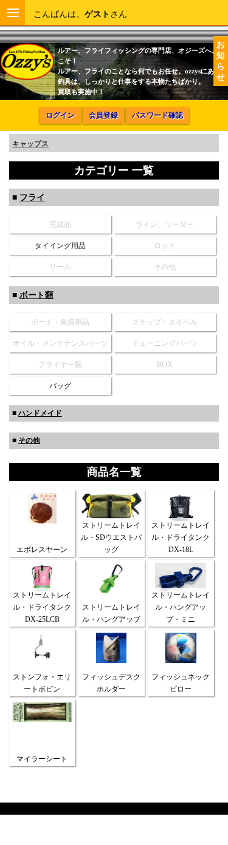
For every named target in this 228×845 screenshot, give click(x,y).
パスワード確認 (157, 115)
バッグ (60, 386)
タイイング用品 (60, 245)
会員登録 (103, 115)
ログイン (60, 115)
